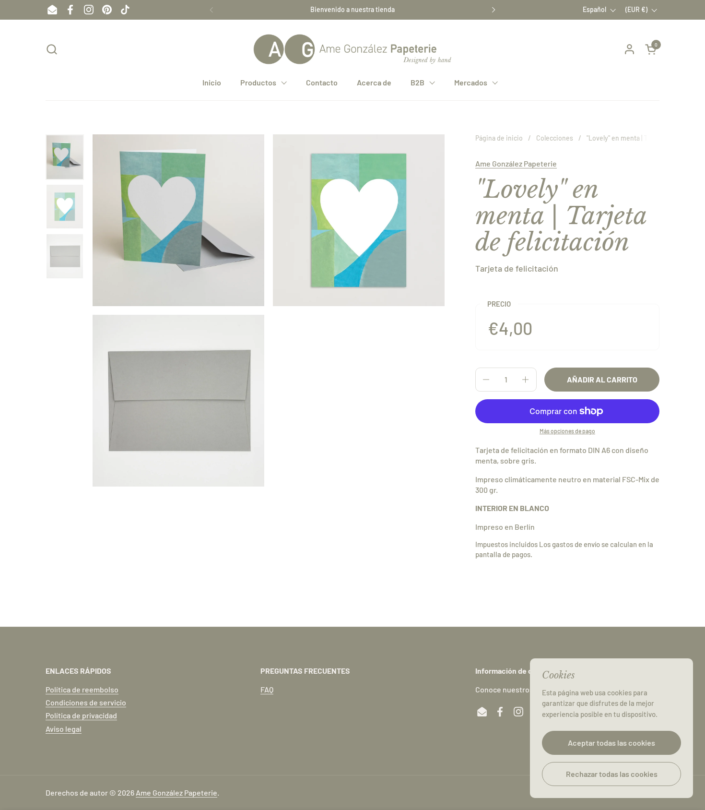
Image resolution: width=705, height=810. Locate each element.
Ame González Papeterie (516, 163)
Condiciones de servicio (86, 702)
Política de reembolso (82, 689)
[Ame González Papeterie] (352, 49)
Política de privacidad (81, 715)
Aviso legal (64, 728)
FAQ (266, 689)
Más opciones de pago (567, 431)
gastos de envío (576, 544)
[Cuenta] (629, 49)
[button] (52, 49)
